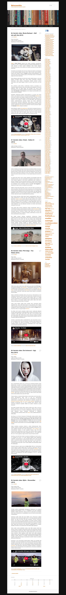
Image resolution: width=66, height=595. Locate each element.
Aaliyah (27, 345)
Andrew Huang (33, 568)
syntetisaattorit (47, 245)
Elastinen (29, 134)
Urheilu (46, 197)
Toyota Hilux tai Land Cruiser (31, 225)
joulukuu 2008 (47, 169)
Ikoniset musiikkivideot (17, 134)
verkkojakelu (48, 257)
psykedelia (52, 233)
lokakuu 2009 (47, 165)
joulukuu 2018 (47, 79)
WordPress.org (47, 266)
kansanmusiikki (51, 212)
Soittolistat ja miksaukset (49, 196)
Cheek (26, 134)
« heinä (19, 586)
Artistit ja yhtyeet (48, 179)
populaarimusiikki (48, 233)
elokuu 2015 (47, 110)
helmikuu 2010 (47, 162)
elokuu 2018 (47, 84)
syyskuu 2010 (47, 154)
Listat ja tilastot (47, 189)
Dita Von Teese (16, 475)
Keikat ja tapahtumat (48, 185)
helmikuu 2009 (47, 167)
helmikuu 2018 (47, 90)
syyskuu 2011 (47, 150)
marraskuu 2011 (47, 149)
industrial (47, 210)
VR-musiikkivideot (19, 569)
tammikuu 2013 (47, 134)
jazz (51, 210)
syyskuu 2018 (47, 83)
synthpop (48, 247)
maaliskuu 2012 (47, 144)
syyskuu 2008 (47, 173)
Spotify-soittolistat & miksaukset (43, 25)
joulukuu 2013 (47, 125)
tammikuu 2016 (47, 105)
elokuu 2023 (47, 60)
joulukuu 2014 (47, 113)
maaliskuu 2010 (47, 161)
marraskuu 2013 (47, 126)
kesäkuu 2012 (47, 141)
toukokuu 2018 (47, 87)
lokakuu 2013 (47, 127)
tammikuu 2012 (47, 147)
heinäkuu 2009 (47, 166)
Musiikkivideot (47, 193)
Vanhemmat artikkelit (14, 573)
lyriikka (53, 216)
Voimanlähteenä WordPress (33, 591)
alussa (29, 412)
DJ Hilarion (25, 25)
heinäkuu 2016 (47, 101)
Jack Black (22, 475)
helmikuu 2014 (47, 123)
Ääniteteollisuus (47, 177)
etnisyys (32, 134)
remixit (47, 236)
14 (21, 583)
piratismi (47, 231)
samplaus (48, 238)
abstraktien (25, 287)
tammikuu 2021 (47, 68)
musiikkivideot (48, 224)
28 (21, 585)
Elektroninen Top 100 (48, 182)
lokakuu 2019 (47, 70)
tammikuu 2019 (47, 78)
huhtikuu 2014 (47, 121)
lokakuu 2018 (47, 82)
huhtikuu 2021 (47, 66)
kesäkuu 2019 (47, 73)
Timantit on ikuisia (19, 198)
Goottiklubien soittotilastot (32, 25)
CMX (46, 202)
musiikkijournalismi (51, 223)
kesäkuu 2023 (47, 62)
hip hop (47, 208)
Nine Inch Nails (50, 229)
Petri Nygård (33, 245)
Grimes (35, 134)
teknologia (50, 253)
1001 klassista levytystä (49, 176)
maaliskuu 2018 (47, 89)
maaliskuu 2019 (47, 76)
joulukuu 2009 (47, 164)
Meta (46, 190)
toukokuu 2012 (47, 142)
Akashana (27, 308)
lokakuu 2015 (47, 108)
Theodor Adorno (48, 256)
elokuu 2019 (47, 72)
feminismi (50, 206)
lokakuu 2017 (47, 94)
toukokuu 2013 (47, 129)
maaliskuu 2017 (47, 98)
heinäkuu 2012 (47, 140)
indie (53, 208)
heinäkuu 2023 (47, 61)
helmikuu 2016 (47, 104)
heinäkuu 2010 (47, 156)
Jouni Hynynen (38, 134)
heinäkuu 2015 (47, 111)
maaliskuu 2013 (47, 131)
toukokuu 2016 (47, 103)
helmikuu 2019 (47, 77)
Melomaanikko (16, 5)
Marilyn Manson (26, 475)
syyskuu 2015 (47, 109)
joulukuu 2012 (47, 135)
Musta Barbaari (13, 135)
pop (51, 231)
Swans (51, 244)
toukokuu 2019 (47, 74)
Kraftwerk (48, 216)
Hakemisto (20, 25)
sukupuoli (25, 135)
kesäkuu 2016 (47, 102)
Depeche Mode (48, 204)
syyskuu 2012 (47, 138)
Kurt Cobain (29, 245)
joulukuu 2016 (47, 99)
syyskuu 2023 (47, 59)
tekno (46, 253)
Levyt (46, 188)
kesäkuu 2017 (47, 95)
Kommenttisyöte (47, 265)
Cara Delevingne (34, 474)
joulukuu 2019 (47, 69)
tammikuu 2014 (47, 124)
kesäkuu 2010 (47, 157)
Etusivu (12, 25)
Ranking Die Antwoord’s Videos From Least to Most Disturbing (22, 401)
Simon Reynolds (48, 242)
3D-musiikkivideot (28, 568)
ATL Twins (30, 474)
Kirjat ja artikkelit (48, 186)
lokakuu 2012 (47, 137)
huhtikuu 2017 (47, 97)
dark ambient (49, 202)
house (51, 208)
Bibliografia (51, 25)
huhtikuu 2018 (47, 88)
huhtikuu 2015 (47, 112)
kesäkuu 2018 (47, 86)
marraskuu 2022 (47, 63)
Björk (36, 568)
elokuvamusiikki (48, 205)
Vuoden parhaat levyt (48, 198)
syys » (44, 586)
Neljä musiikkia (47, 194)
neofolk (46, 229)
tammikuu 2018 (47, 91)
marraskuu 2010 (47, 152)
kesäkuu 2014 (47, 118)
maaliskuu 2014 (47, 122)
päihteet (47, 235)
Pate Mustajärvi (18, 135)
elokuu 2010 (47, 155)
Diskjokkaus (47, 181)
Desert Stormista (36, 208)
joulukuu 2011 (47, 148)
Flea (19, 475)
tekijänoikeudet (48, 251)
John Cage (47, 212)
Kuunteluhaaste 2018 (48, 187)
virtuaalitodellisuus (14, 569)
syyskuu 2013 (47, 128)
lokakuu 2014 (47, 115)
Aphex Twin (27, 474)
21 (21, 584)
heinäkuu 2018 (47, 85)
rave (51, 235)
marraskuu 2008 (47, 170)
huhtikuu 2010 (47, 160)
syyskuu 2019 (47, 71)
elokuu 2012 (47, 139)
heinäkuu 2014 (47, 117)
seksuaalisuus (48, 240)
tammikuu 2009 (47, 168)
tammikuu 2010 (47, 163)
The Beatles (48, 254)
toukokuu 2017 (47, 96)
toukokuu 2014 (47, 120)
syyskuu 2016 (47, 100)
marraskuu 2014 (47, 114)
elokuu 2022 (47, 64)
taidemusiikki (49, 249)
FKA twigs (29, 345)
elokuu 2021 (47, 65)
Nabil (32, 345)
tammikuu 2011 (47, 151)
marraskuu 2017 (47, 92)
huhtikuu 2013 (47, 130)
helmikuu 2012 (47, 146)
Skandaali (22, 135)
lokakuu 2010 (47, 153)
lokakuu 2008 (47, 172)
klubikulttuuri (49, 214)
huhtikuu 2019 (47, 75)
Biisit (46, 180)
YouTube (47, 259)
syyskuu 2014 (47, 116)
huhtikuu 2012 (47, 143)
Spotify (47, 244)
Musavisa (46, 192)
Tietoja (16, 25)
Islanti (38, 568)
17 (38, 583)
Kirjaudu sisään (47, 263)
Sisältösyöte (47, 264)
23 (32, 584)
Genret (46, 183)
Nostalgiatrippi (47, 195)
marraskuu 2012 (47, 136)
